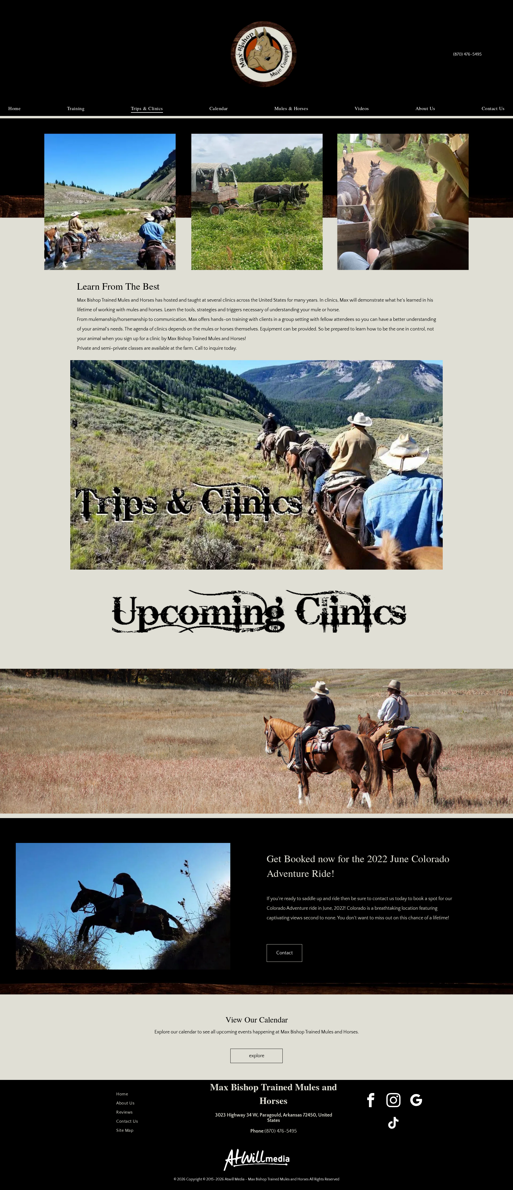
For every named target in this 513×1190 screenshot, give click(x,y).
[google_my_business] (416, 1101)
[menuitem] (14, 108)
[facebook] (370, 1101)
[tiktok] (393, 1123)
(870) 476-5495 (281, 1131)
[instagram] (393, 1101)
